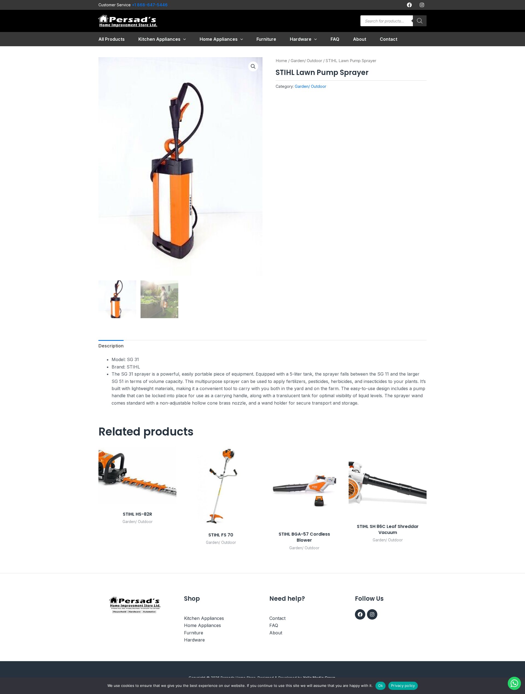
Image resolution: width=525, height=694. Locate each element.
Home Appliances (202, 625)
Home (281, 60)
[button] (183, 39)
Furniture (193, 632)
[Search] (420, 20)
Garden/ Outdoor (306, 60)
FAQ (273, 625)
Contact (277, 618)
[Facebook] (409, 5)
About (275, 632)
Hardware (194, 640)
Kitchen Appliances (204, 618)
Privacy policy (403, 685)
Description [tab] (111, 346)
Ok (380, 685)
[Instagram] (422, 5)
